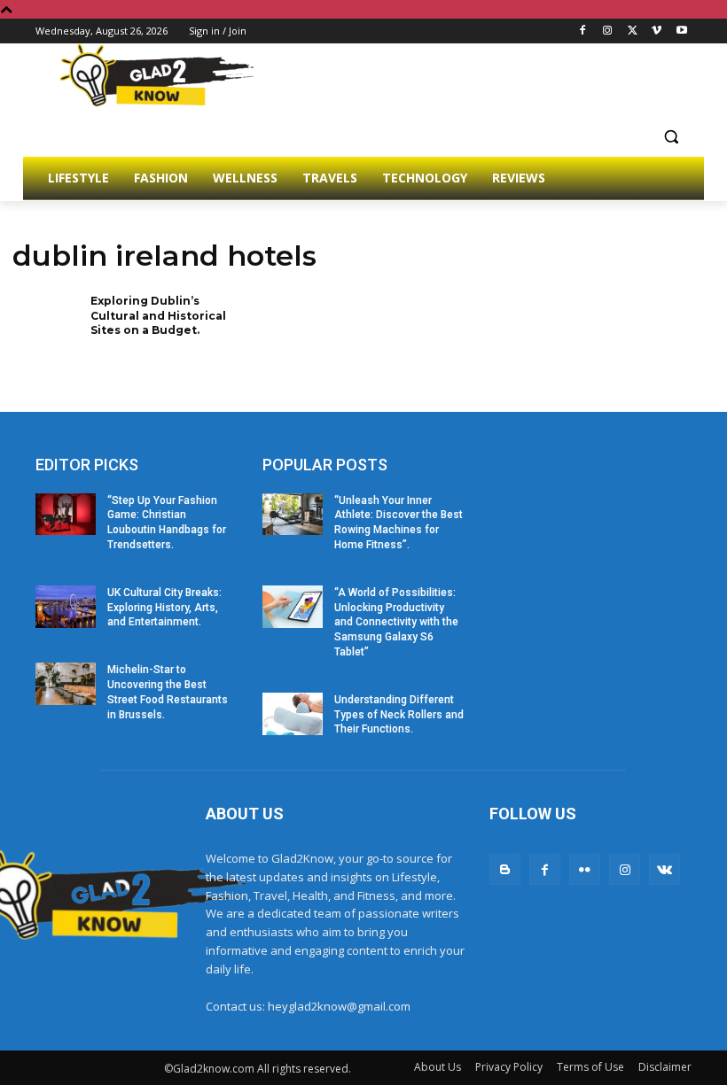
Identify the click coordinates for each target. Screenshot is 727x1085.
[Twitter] (632, 31)
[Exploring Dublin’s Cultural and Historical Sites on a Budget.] (45, 324)
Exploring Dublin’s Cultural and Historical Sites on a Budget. (158, 315)
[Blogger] (504, 869)
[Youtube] (681, 31)
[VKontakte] (664, 869)
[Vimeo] (656, 31)
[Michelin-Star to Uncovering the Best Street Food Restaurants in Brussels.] (65, 684)
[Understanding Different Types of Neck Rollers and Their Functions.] (292, 714)
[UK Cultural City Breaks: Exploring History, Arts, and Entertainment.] (65, 606)
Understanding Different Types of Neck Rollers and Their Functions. (399, 715)
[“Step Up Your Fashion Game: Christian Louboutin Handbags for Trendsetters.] (65, 514)
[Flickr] (584, 869)
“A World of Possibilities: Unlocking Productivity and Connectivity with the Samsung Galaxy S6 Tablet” (396, 622)
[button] (671, 136)
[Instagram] (608, 31)
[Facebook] (583, 31)
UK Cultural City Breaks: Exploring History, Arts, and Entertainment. (164, 607)
